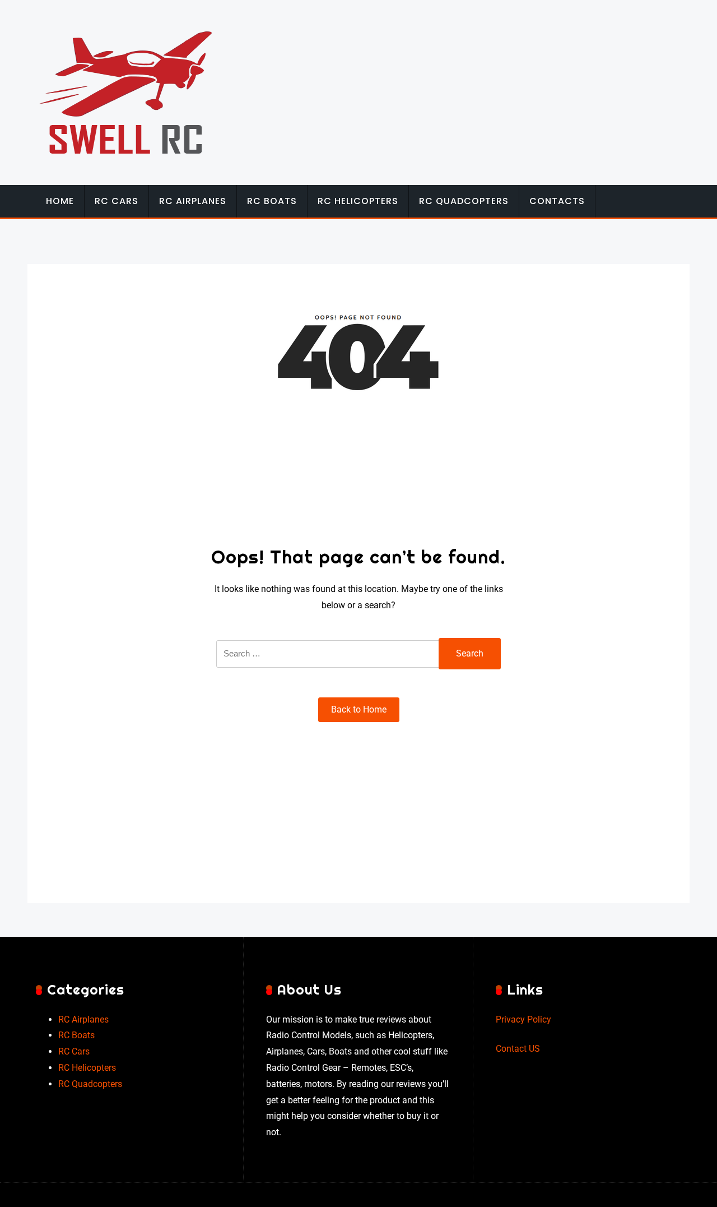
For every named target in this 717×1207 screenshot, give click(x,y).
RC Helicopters (358, 201)
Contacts (557, 201)
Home (60, 201)
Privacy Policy (523, 1019)
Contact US (518, 1048)
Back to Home (359, 709)
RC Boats (272, 201)
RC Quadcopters (464, 201)
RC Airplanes (192, 201)
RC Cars (116, 201)
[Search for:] (328, 661)
